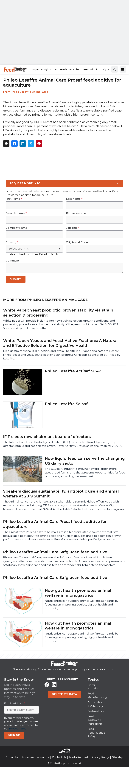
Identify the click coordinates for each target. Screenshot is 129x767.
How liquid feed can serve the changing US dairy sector (85, 461)
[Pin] (39, 143)
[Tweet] (31, 143)
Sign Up (14, 735)
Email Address (16, 213)
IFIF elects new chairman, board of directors (47, 436)
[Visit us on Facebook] (47, 684)
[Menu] (123, 69)
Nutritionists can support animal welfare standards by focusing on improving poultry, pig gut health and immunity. (81, 604)
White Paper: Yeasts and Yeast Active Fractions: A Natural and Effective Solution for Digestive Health (60, 343)
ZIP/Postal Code (77, 242)
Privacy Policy (100, 757)
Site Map (117, 757)
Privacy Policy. (17, 728)
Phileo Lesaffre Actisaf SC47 (73, 371)
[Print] (6, 143)
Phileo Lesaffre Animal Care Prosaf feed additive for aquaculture (55, 524)
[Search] (114, 69)
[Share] (14, 143)
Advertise (28, 757)
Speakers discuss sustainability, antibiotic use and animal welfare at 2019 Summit (61, 493)
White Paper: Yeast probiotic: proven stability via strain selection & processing (58, 312)
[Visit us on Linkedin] (54, 684)
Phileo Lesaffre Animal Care (29, 91)
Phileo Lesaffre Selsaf (66, 404)
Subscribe (12, 757)
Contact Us (59, 757)
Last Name (74, 199)
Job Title (72, 228)
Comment (12, 260)
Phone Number (76, 213)
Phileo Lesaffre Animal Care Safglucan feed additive (55, 552)
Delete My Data (64, 694)
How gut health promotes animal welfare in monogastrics (78, 593)
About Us (43, 757)
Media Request (78, 757)
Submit (15, 279)
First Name (14, 199)
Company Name (16, 228)
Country (12, 242)
